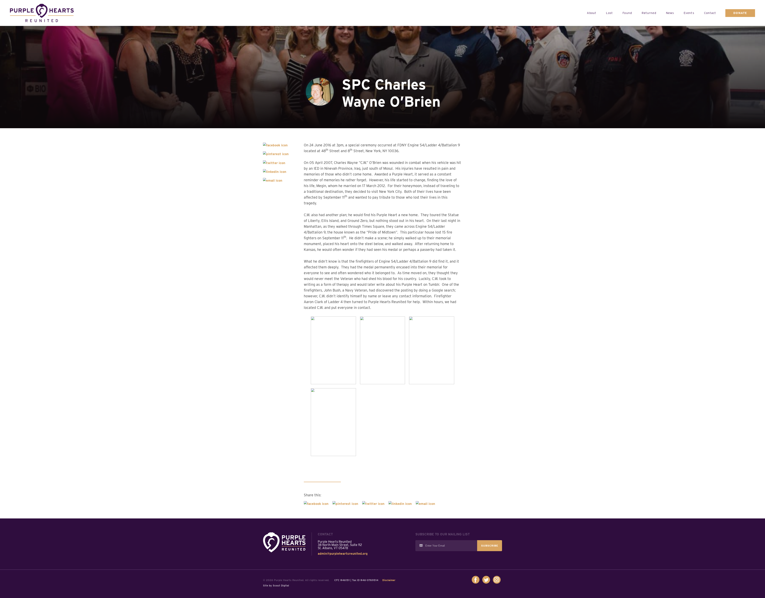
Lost (609, 13)
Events (689, 13)
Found (627, 13)
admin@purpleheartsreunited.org (343, 554)
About (591, 13)
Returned (649, 13)
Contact (710, 13)
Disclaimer (388, 580)
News (670, 13)
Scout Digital (281, 585)
